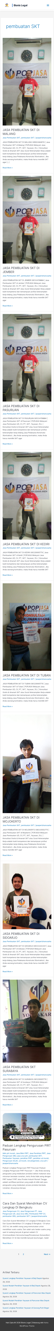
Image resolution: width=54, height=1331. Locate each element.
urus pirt (43, 1161)
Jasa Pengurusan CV (11, 1211)
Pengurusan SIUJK (10, 1161)
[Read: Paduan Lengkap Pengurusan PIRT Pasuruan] (27, 1127)
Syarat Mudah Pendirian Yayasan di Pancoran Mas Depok (26, 1300)
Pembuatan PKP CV (37, 1214)
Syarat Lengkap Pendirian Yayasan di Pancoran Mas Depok (27, 1293)
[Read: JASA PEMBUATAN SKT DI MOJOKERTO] (27, 764)
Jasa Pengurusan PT (28, 1211)
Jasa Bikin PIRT (22, 1153)
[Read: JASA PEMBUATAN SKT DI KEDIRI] (27, 496)
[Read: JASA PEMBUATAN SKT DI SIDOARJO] (27, 896)
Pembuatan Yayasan (11, 1158)
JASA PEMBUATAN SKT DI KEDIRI (26, 544)
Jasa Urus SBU (22, 1214)
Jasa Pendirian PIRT (38, 1153)
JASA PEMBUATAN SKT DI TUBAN (27, 675)
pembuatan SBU (9, 1216)
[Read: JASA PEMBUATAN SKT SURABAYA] (27, 1021)
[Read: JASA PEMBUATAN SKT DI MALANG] (27, 82)
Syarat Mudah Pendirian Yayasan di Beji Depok (21, 1286)
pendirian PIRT (26, 1158)
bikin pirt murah (9, 1153)
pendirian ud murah (41, 1158)
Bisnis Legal (20, 5)
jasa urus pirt (22, 1156)
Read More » (8, 167)
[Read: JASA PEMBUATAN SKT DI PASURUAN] (27, 358)
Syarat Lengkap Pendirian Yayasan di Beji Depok (22, 1278)
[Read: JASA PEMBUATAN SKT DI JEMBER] (27, 220)
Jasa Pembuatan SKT (11, 138)
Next (47, 1254)
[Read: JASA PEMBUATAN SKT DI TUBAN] (27, 627)
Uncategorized (33, 1161)
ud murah (22, 1161)
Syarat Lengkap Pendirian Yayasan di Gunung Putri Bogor (26, 1308)
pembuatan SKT (27, 138)
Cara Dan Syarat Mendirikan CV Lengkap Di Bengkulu (25, 1205)
